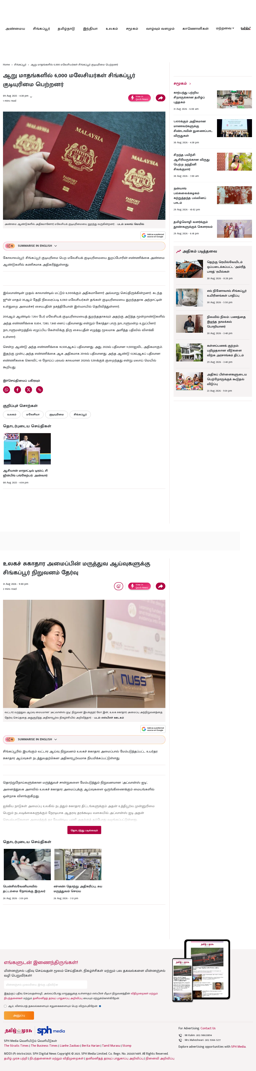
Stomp (126, 1045)
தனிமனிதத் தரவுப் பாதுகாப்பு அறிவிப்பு (57, 998)
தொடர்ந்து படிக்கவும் (84, 830)
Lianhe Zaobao (70, 1045)
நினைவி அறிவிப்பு (160, 1058)
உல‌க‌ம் (112, 29)
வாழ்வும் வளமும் (160, 29)
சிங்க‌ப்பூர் (41, 29)
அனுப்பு (19, 1015)
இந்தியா (90, 29)
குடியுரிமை (56, 414)
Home (6, 64)
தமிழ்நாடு (66, 29)
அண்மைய (15, 29)
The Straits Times (16, 1045)
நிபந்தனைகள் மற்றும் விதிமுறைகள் (57, 1058)
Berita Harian (91, 1045)
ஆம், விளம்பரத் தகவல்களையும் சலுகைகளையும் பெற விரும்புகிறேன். (54, 1006)
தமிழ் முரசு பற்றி (15, 1058)
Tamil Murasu (111, 1045)
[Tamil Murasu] (18, 1030)
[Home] (51, 1030)
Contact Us (208, 1028)
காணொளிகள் (195, 29)
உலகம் (11, 414)
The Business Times (44, 1045)
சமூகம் (132, 29)
